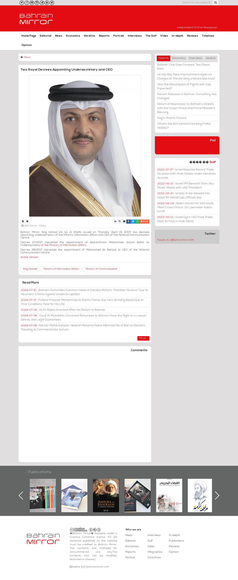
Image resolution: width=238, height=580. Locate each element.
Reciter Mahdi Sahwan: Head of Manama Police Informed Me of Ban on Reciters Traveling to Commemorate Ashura (83, 327)
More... (143, 338)
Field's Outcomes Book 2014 (201, 485)
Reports (104, 36)
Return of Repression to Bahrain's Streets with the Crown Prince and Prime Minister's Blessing (186, 108)
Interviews (135, 36)
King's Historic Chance (171, 118)
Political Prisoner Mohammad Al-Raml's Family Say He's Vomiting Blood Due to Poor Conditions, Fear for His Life (82, 302)
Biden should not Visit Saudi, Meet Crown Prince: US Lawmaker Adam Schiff (185, 207)
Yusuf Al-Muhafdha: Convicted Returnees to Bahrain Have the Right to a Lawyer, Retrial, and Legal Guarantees (84, 317)
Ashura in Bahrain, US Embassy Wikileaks (74, 489)
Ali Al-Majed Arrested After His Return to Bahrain (63, 309)
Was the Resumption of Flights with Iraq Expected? (184, 86)
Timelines (208, 36)
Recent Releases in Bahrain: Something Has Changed (187, 96)
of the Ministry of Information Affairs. (64, 245)
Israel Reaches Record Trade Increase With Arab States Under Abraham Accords (186, 173)
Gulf (212, 162)
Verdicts (89, 36)
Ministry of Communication (101, 269)
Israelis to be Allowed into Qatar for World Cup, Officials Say (183, 195)
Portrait (118, 36)
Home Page (28, 36)
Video (164, 36)
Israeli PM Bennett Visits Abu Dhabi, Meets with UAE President (185, 185)
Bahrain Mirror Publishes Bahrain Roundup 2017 (43, 489)
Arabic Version (30, 257)
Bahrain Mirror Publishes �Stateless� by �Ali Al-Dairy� (106, 489)
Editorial (45, 36)
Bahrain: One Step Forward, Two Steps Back (183, 66)
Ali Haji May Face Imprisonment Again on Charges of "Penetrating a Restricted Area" (186, 76)
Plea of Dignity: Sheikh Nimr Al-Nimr (169, 487)
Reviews (192, 36)
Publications (39, 472)
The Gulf (151, 36)
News (58, 36)
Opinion (26, 45)
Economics (73, 36)
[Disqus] (84, 408)
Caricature (154, 557)
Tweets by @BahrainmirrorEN (175, 240)
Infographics (155, 552)
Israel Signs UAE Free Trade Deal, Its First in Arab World (185, 219)
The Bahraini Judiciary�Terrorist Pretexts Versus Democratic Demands (138, 491)
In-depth (177, 36)
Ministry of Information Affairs (61, 269)
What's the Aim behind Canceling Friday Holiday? (184, 125)
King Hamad (30, 269)
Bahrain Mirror (36, 18)
